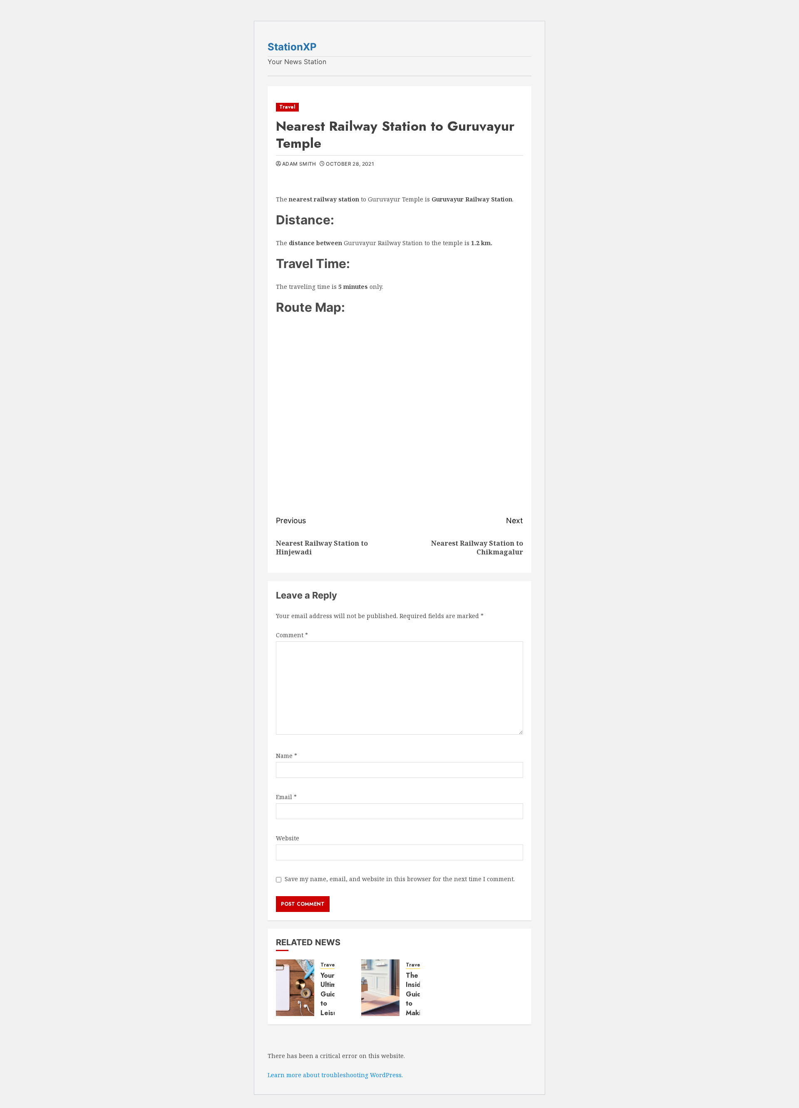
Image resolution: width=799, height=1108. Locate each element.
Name (286, 756)
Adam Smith (299, 164)
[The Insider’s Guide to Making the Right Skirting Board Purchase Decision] (380, 987)
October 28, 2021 (350, 164)
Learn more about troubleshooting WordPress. (335, 1075)
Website (287, 838)
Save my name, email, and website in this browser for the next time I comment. (400, 879)
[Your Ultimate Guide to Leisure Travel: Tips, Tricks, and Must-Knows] (295, 987)
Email (286, 797)
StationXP (292, 47)
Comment (292, 635)
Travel (287, 107)
